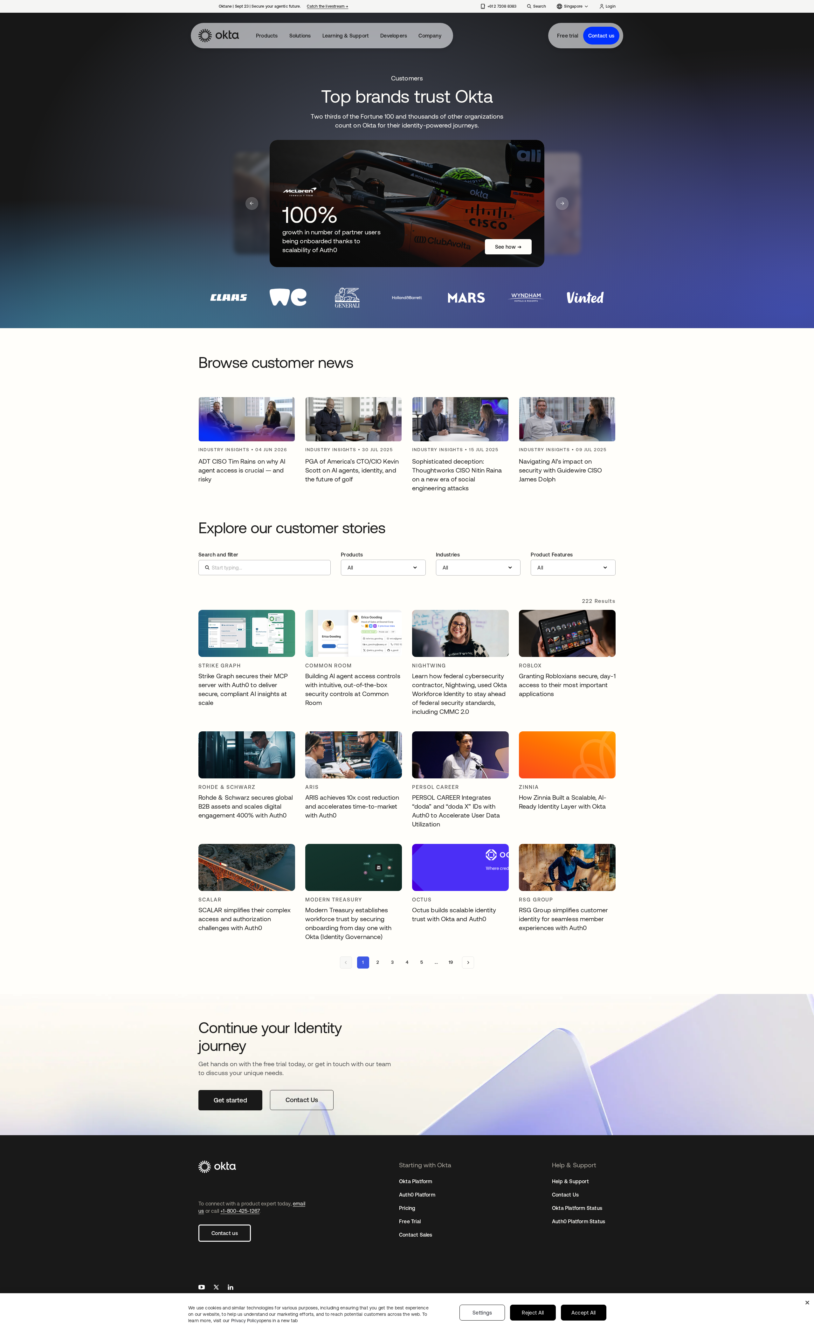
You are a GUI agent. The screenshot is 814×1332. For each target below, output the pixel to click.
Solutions (300, 35)
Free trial (567, 35)
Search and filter (218, 554)
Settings (482, 1312)
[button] (383, 564)
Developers (393, 35)
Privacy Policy (264, 1320)
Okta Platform (415, 1181)
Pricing (407, 1208)
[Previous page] (346, 962)
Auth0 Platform (417, 1194)
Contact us (601, 35)
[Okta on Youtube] (201, 1288)
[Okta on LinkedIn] (230, 1288)
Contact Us (565, 1194)
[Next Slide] (562, 203)
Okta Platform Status (577, 1208)
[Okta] (218, 35)
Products (267, 35)
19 (451, 962)
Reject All (533, 1312)
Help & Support (570, 1181)
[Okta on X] (216, 1288)
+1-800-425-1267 (239, 1211)
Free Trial (410, 1221)
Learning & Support (345, 35)
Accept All (583, 1312)
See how (508, 247)
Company (429, 35)
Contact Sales (415, 1235)
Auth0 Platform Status (578, 1221)
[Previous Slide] (251, 203)
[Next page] (468, 962)
